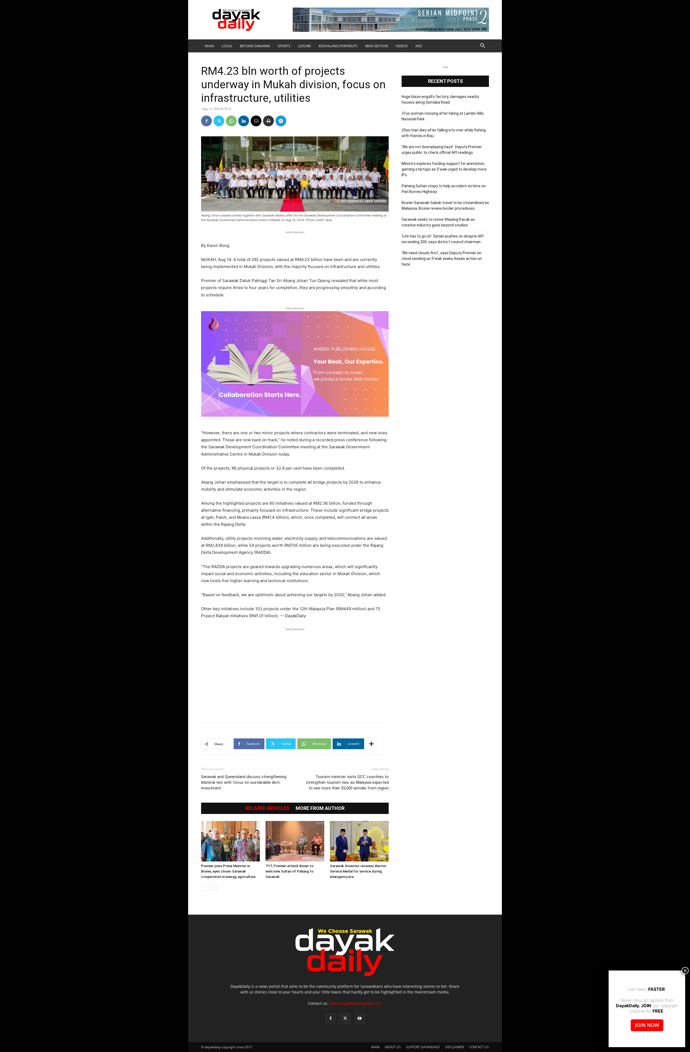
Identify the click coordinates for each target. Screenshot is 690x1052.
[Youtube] (359, 1018)
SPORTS (284, 45)
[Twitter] (218, 121)
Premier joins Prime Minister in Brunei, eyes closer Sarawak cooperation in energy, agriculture (228, 871)
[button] (482, 46)
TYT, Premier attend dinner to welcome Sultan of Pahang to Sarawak (289, 871)
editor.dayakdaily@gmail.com (355, 1003)
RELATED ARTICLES (267, 808)
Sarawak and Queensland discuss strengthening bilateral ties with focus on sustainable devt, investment (243, 782)
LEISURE (304, 45)
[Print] (268, 121)
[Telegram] (280, 121)
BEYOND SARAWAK (255, 45)
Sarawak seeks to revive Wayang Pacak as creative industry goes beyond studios (438, 222)
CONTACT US (479, 1047)
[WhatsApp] (231, 121)
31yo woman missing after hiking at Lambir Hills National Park (443, 116)
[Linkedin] (243, 121)
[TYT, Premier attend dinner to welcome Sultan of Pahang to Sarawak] (294, 841)
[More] (371, 743)
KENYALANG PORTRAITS (338, 45)
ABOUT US (393, 1047)
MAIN (209, 45)
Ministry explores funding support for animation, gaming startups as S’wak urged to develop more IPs (444, 169)
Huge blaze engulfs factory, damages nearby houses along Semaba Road (440, 99)
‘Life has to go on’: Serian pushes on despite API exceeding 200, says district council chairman (443, 239)
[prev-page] (204, 887)
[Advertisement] (295, 672)
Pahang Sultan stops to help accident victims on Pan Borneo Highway (444, 189)
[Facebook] (206, 121)
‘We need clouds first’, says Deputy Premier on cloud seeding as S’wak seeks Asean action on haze (442, 258)
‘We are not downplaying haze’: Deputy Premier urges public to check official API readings (442, 150)
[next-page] (213, 887)
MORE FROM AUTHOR (320, 808)
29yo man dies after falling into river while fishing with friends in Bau (444, 133)
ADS (418, 45)
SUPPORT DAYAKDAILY (423, 1047)
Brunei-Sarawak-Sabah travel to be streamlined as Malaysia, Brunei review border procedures (445, 206)
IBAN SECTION (376, 45)
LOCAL (227, 45)
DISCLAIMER (454, 1047)
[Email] (256, 121)
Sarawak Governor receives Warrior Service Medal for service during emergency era (358, 871)
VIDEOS (402, 45)
